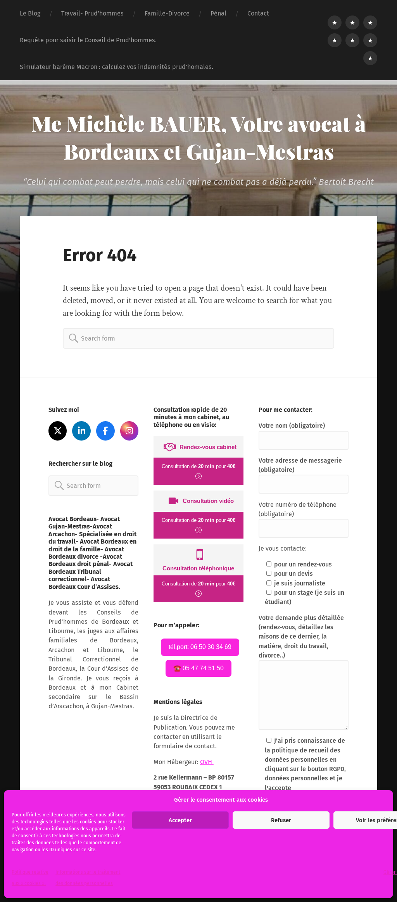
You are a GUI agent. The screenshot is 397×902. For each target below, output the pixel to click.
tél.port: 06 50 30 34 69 (200, 647)
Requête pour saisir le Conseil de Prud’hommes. (88, 40)
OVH (207, 762)
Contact (258, 13)
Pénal (218, 13)
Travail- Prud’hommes (92, 13)
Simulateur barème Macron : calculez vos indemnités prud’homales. (116, 67)
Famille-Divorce (167, 13)
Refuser (281, 820)
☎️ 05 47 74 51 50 (198, 668)
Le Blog (30, 13)
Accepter (180, 820)
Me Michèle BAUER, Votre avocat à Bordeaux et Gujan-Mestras (198, 137)
